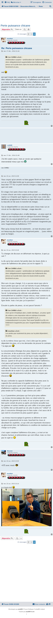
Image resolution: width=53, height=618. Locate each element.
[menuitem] (7, 2)
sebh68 (9, 145)
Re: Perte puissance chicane (16, 48)
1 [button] (31, 34)
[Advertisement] (26, 16)
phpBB (20, 609)
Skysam (10, 451)
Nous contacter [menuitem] (40, 604)
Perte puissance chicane (15, 25)
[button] (28, 34)
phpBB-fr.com (30, 611)
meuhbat (10, 38)
